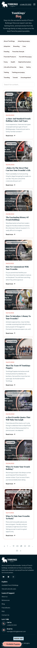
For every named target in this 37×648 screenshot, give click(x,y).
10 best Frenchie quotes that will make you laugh (18, 418)
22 (25, 546)
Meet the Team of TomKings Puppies (18, 366)
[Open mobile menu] (34, 4)
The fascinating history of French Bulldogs (17, 218)
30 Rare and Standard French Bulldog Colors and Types (18, 119)
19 (13, 546)
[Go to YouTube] (3, 577)
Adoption (9, 94)
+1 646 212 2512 (25, 4)
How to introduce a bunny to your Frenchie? (18, 317)
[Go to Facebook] (8, 577)
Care (8, 242)
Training (13, 143)
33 (17, 551)
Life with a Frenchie (23, 492)
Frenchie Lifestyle (12, 193)
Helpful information (23, 193)
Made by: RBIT (18, 638)
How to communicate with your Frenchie (17, 267)
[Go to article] (18, 102)
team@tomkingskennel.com (16, 631)
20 (17, 546)
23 (29, 546)
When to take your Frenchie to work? (18, 517)
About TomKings (11, 341)
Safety (9, 143)
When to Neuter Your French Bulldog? (18, 467)
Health (12, 442)
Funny (19, 393)
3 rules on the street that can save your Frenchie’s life (18, 169)
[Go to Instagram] (13, 577)
